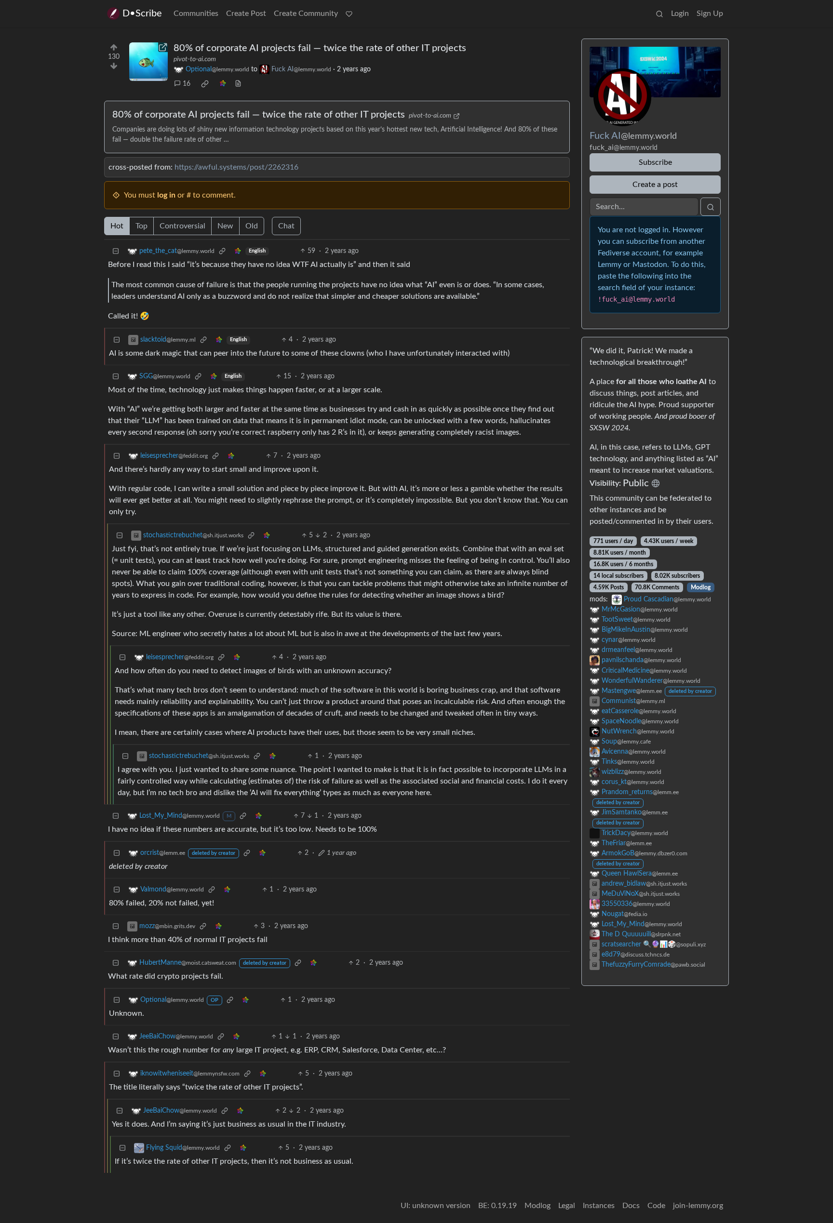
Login (680, 13)
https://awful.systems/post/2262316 (236, 167)
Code (656, 1206)
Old (251, 226)
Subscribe (655, 162)
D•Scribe (142, 13)
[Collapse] (115, 251)
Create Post (246, 13)
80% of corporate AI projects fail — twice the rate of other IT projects (320, 48)
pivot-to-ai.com (195, 59)
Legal (566, 1206)
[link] (205, 84)
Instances (599, 1206)
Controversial (182, 226)
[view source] (238, 84)
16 (186, 83)
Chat (286, 226)
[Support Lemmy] (349, 13)
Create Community (306, 13)
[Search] (659, 13)
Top (141, 226)
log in (166, 195)
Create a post (655, 184)
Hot (116, 226)
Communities (196, 13)
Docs (631, 1206)
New (225, 226)
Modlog (701, 587)
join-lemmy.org (698, 1206)
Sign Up (710, 13)
